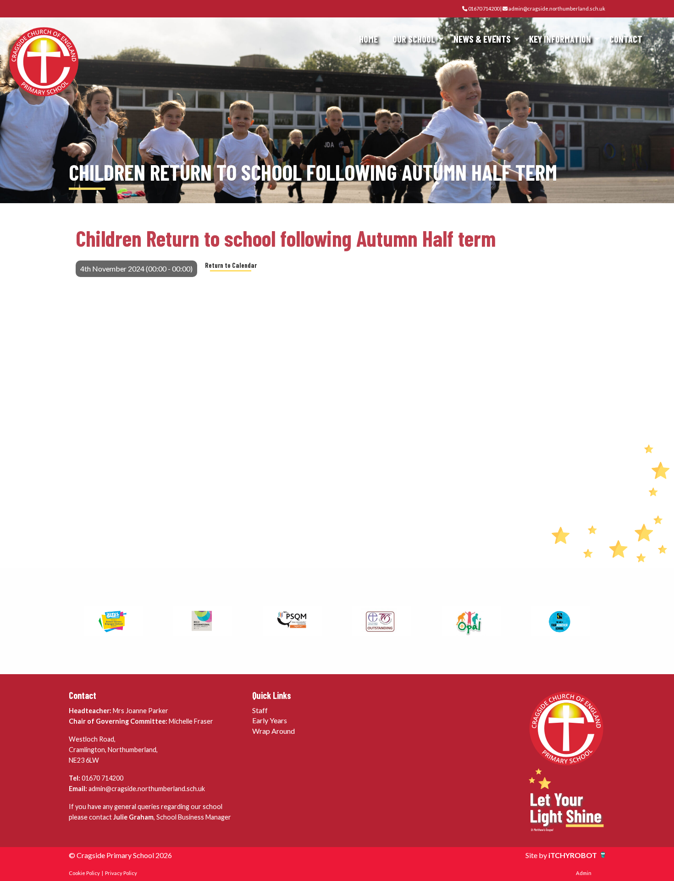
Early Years (269, 720)
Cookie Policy (84, 873)
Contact (625, 38)
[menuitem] (368, 39)
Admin (583, 873)
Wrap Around (273, 730)
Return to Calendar (231, 265)
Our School (413, 38)
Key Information (560, 38)
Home (368, 38)
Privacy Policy (121, 873)
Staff (260, 710)
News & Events (482, 38)
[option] (113, 621)
